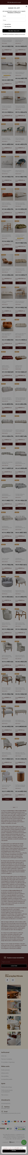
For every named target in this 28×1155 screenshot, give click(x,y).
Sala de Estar (7, 24)
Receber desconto (14, 31)
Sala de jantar (7, 26)
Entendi (14, 1150)
